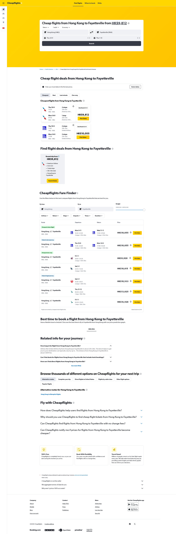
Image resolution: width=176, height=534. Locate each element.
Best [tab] (54, 95)
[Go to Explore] (3, 22)
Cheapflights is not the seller (51, 481)
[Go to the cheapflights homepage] (14, 3)
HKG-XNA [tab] (91, 329)
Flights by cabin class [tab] (105, 379)
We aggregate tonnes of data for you (54, 485)
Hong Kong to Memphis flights (51, 394)
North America (49, 69)
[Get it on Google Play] (133, 504)
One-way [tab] (75, 95)
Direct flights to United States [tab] (84, 379)
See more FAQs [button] (76, 366)
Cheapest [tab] (45, 95)
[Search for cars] (3, 18)
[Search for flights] (3, 9)
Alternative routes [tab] (48, 379)
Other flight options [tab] (123, 379)
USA (57, 69)
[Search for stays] (3, 14)
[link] (52, 181)
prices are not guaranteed (81, 475)
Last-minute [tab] (64, 95)
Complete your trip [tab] (64, 379)
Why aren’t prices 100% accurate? (53, 488)
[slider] (144, 210)
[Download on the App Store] (133, 509)
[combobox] (46, 27)
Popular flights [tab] (47, 384)
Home (41, 69)
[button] (3, 3)
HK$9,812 (119, 23)
